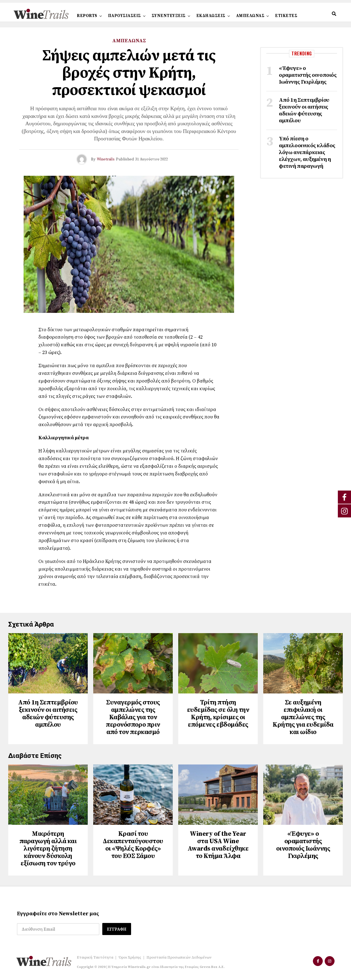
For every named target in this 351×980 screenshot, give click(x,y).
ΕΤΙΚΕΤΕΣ (286, 15)
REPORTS (87, 15)
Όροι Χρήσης (129, 957)
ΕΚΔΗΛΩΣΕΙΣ (210, 15)
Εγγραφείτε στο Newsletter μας (58, 913)
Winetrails (106, 159)
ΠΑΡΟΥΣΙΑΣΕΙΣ (124, 15)
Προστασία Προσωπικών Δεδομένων (178, 957)
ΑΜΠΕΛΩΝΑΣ (250, 15)
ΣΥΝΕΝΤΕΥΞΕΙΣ (169, 15)
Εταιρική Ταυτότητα (95, 957)
